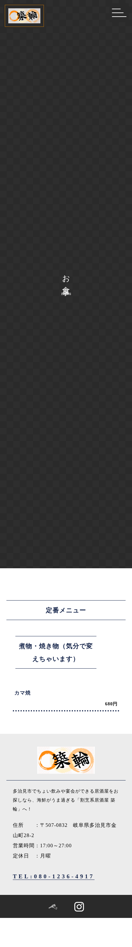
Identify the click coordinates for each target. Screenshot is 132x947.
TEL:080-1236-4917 (54, 876)
